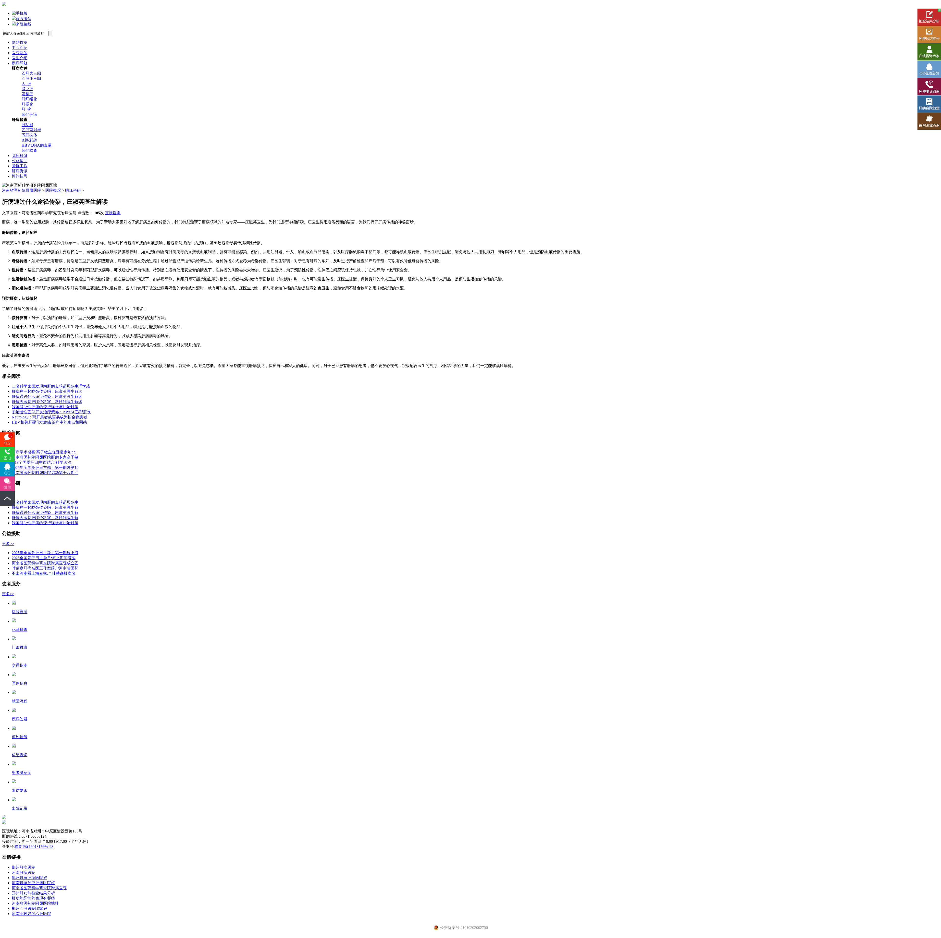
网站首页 (19, 42)
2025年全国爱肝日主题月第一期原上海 (45, 553)
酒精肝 (27, 94)
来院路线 (23, 24)
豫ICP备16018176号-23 (34, 846)
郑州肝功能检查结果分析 (33, 893)
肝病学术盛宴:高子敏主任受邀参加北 (43, 452)
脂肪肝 (27, 89)
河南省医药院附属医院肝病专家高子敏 (45, 457)
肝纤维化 (29, 99)
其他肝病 (29, 114)
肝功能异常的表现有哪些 (33, 898)
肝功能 (27, 125)
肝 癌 (26, 109)
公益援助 (19, 161)
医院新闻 (19, 53)
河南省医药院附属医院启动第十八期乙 (45, 473)
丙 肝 (26, 84)
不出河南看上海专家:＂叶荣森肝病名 (43, 573)
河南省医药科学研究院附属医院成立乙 (45, 563)
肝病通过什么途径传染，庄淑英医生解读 (47, 396)
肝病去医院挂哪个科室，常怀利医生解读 (47, 402)
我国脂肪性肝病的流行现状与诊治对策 (45, 407)
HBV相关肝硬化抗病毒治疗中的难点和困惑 (49, 422)
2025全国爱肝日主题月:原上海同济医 (43, 558)
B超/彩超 (29, 140)
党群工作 (19, 166)
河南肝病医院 (23, 872)
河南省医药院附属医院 (21, 190)
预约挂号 (19, 176)
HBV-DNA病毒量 (37, 145)
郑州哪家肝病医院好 (29, 878)
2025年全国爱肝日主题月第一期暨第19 (45, 467)
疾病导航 (19, 63)
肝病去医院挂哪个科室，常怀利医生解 (45, 518)
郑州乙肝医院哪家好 (29, 908)
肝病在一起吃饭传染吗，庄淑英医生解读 (47, 391)
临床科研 (19, 156)
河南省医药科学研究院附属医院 (39, 888)
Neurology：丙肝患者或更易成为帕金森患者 (49, 417)
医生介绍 (19, 58)
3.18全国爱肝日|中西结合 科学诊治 (41, 462)
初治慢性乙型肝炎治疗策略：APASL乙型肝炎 (51, 412)
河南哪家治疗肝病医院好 (33, 883)
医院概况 (53, 190)
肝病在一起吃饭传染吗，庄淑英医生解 (45, 507)
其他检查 (29, 150)
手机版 (21, 13)
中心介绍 (19, 48)
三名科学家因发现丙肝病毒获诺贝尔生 (45, 502)
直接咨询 (113, 213)
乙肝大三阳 (31, 73)
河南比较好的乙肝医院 (31, 914)
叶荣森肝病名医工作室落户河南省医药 (45, 568)
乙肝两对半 (31, 130)
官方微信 (23, 19)
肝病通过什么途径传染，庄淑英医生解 (45, 513)
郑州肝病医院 (23, 867)
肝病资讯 (19, 171)
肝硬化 (27, 104)
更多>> (8, 544)
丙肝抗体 (29, 135)
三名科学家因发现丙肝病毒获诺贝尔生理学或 (51, 386)
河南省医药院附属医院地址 (35, 903)
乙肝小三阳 (31, 78)
